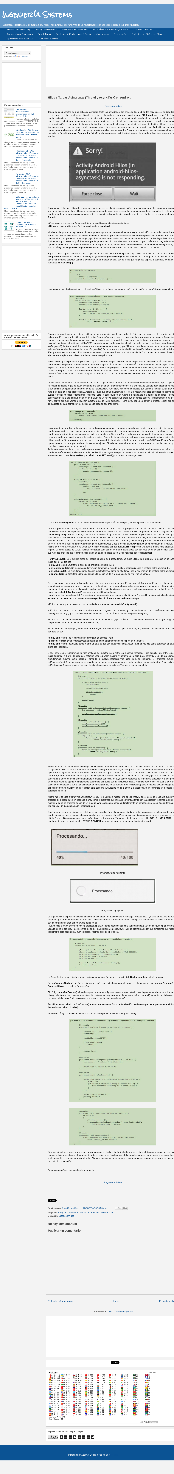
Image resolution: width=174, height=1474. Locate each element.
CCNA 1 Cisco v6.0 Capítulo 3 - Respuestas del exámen (26, 224)
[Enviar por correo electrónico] (116, 1208)
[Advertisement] (111, 65)
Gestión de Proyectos (142, 30)
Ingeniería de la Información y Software (110, 30)
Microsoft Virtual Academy (18, 30)
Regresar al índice (113, 106)
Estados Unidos (66, 1216)
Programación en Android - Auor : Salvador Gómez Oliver (85, 1212)
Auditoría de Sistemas (48, 39)
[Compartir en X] (121, 1208)
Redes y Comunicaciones (46, 30)
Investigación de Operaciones (20, 34)
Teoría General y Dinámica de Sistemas (148, 34)
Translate (25, 56)
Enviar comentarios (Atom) (120, 1311)
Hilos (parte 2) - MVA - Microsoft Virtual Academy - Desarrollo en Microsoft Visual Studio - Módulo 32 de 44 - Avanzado (27, 155)
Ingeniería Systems (37, 14)
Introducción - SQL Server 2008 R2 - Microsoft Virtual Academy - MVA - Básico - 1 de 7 (27, 133)
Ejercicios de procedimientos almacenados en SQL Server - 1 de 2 (25, 112)
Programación (120, 34)
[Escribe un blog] (118, 1208)
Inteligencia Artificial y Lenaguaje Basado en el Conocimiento (82, 34)
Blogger (114, 1455)
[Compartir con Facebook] (123, 1208)
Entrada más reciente (60, 1301)
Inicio (116, 1301)
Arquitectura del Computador (75, 30)
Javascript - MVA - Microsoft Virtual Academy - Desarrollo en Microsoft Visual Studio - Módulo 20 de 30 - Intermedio (27, 178)
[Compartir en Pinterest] (126, 1208)
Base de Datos (44, 34)
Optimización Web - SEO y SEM (20, 39)
